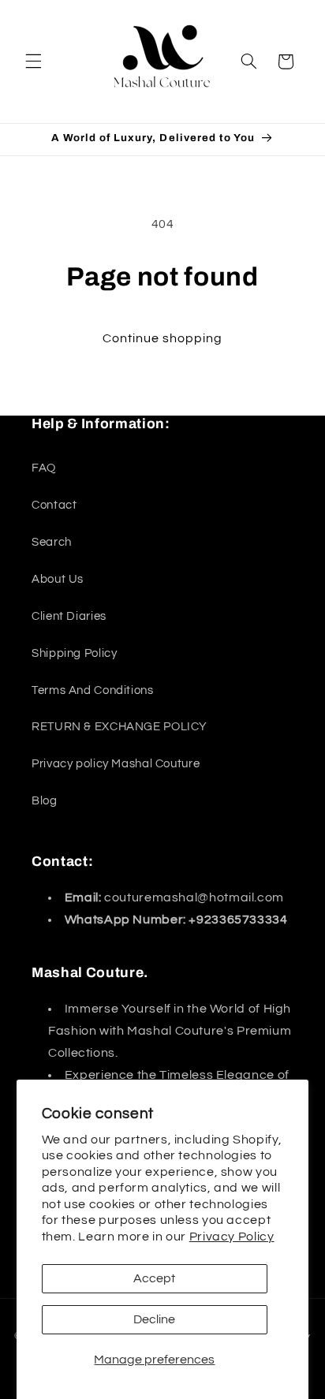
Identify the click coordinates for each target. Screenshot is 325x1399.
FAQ (44, 468)
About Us (58, 579)
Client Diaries (69, 616)
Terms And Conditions (93, 690)
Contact (54, 505)
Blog (45, 801)
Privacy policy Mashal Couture (116, 764)
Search (52, 542)
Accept (154, 1278)
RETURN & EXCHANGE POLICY (119, 727)
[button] (33, 61)
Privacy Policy (232, 1236)
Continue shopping (163, 338)
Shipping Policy (74, 653)
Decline (154, 1319)
